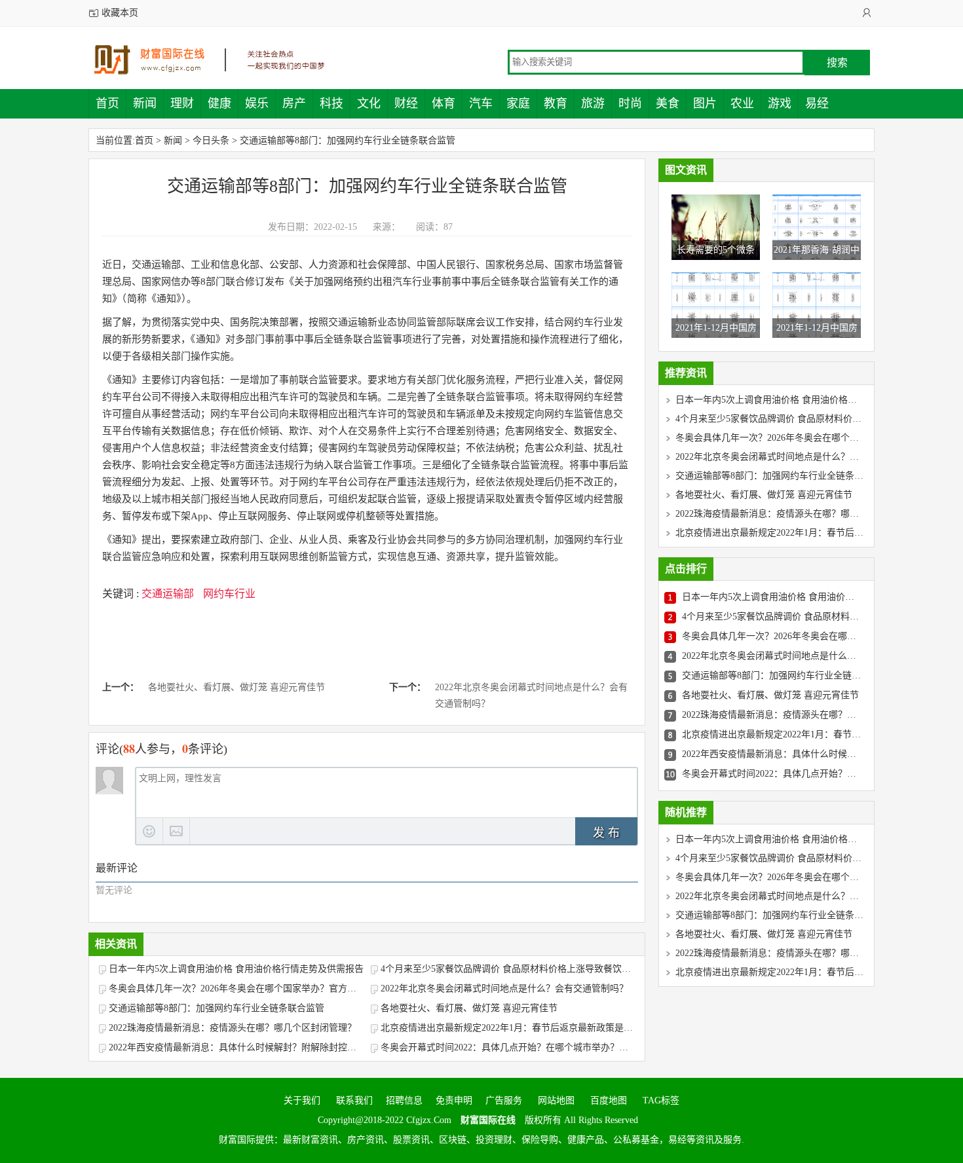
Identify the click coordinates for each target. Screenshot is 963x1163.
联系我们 (353, 1100)
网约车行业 (229, 593)
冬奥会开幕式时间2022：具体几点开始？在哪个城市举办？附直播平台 (508, 1047)
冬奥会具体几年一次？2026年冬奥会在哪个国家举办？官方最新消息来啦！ (236, 988)
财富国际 (219, 59)
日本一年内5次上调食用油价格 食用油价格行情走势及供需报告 (236, 969)
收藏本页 (120, 13)
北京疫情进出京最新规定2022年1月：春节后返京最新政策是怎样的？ (508, 1028)
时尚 (630, 103)
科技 (331, 103)
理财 (182, 103)
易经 (817, 103)
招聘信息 (404, 1100)
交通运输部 (168, 593)
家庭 (518, 103)
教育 (555, 103)
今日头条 (211, 140)
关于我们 (302, 1100)
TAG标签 (661, 1100)
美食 (667, 103)
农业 (742, 103)
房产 (294, 103)
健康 (219, 103)
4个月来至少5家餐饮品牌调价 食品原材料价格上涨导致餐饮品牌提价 (508, 969)
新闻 (145, 103)
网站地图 (556, 1100)
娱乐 (257, 103)
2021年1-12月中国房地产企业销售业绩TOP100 (716, 347)
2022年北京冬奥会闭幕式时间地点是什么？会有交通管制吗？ (531, 695)
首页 (107, 103)
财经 (406, 103)
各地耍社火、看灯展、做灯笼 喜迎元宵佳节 (236, 687)
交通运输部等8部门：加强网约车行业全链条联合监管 (347, 140)
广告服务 (503, 1100)
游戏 (779, 103)
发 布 (606, 833)
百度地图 (608, 1100)
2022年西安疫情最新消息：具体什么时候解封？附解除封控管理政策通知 (236, 1047)
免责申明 (454, 1100)
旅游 (593, 103)
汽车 (481, 103)
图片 (705, 103)
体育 (443, 103)
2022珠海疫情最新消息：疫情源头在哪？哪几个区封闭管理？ (232, 1028)
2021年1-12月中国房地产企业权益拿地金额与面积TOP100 (817, 347)
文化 (369, 103)
